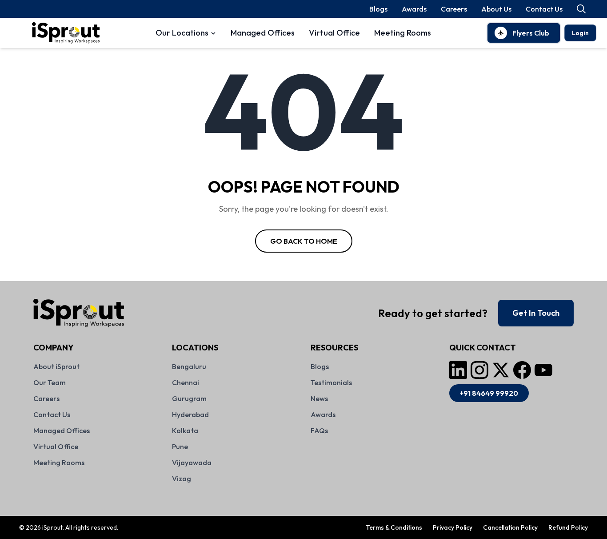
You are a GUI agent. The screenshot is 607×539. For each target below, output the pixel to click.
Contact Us (544, 8)
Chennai (185, 382)
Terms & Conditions (394, 527)
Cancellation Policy (510, 527)
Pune (180, 446)
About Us (496, 8)
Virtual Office (334, 33)
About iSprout (56, 366)
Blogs (378, 8)
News (319, 398)
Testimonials (331, 382)
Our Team (49, 382)
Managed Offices (263, 33)
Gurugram (189, 398)
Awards (414, 8)
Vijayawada (192, 462)
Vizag (181, 478)
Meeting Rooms (402, 33)
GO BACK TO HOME (303, 241)
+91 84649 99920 (489, 393)
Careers (454, 8)
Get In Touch (535, 313)
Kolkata (185, 430)
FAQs (319, 430)
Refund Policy (568, 527)
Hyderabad (190, 414)
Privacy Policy (452, 527)
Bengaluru (189, 366)
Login (580, 33)
